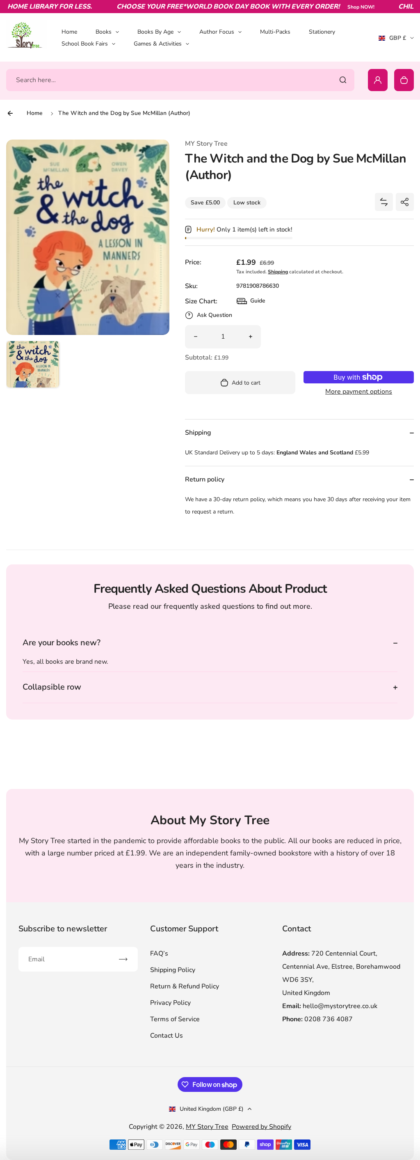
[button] (32, 367)
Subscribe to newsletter (62, 928)
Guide (251, 303)
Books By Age (155, 32)
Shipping (278, 271)
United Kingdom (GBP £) (212, 1109)
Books (104, 32)
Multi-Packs (275, 32)
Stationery (322, 32)
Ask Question (214, 315)
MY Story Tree (207, 1126)
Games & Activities (158, 44)
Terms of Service (175, 1019)
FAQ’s (159, 953)
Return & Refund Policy (184, 986)
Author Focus (216, 32)
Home (69, 32)
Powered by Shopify (261, 1126)
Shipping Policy (172, 969)
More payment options (358, 391)
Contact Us (166, 1035)
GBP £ (396, 40)
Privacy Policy (170, 1002)
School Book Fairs (85, 44)
